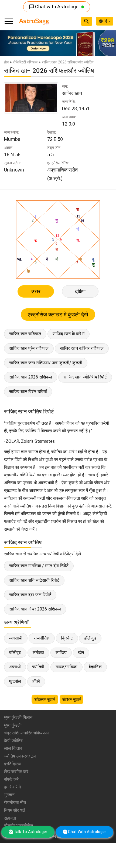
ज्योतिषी (38, 666)
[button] (9, 43)
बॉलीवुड (15, 652)
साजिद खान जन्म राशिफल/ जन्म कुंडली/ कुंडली (45, 362)
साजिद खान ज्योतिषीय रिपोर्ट (85, 377)
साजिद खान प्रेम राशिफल (29, 348)
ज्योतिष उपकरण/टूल (20, 756)
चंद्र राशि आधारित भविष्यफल (26, 732)
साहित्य (61, 652)
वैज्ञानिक (95, 666)
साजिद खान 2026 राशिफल (30, 377)
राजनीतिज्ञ (42, 638)
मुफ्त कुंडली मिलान (18, 717)
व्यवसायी (15, 638)
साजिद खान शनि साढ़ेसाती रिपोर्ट (34, 580)
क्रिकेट (67, 638)
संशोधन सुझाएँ (71, 699)
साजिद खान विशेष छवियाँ (28, 391)
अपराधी (15, 666)
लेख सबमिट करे (16, 771)
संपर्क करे (11, 779)
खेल (81, 652)
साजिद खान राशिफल (25, 333)
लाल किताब (13, 748)
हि (106, 21)
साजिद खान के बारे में (68, 333)
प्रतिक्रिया (12, 763)
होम (6, 62)
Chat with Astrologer (55, 6)
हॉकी (36, 681)
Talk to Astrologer (30, 831)
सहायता (10, 818)
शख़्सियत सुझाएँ (45, 699)
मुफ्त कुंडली (13, 725)
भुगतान (9, 794)
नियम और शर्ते (14, 810)
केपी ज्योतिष (13, 740)
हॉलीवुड (90, 638)
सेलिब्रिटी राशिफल (25, 62)
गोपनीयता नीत (15, 802)
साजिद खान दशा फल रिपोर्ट (30, 594)
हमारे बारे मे (12, 787)
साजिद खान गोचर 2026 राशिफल (35, 609)
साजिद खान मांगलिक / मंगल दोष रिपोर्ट (39, 565)
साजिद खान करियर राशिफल (82, 348)
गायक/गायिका (66, 666)
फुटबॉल (15, 681)
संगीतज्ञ (38, 652)
